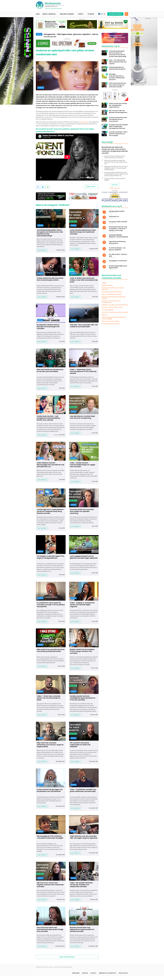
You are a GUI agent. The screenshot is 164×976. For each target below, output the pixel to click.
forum (115, 14)
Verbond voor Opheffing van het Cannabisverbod (111, 301)
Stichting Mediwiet (107, 285)
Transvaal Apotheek (107, 309)
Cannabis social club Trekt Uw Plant (112, 307)
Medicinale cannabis (67, 14)
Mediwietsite (53, 3)
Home (37, 14)
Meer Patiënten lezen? (67, 957)
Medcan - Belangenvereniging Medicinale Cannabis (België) (114, 317)
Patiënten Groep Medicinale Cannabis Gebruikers (113, 288)
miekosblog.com (83, 122)
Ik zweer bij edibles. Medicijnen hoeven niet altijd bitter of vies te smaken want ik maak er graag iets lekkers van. (116, 174)
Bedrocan (104, 314)
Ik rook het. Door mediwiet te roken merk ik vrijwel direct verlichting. (114, 156)
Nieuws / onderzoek (49, 14)
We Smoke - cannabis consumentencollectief (115, 305)
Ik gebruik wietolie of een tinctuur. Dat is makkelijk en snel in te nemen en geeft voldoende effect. (116, 168)
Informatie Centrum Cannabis (110, 321)
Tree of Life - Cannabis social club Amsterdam (115, 312)
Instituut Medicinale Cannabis (110, 323)
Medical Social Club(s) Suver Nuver (112, 292)
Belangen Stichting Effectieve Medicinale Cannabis (113, 297)
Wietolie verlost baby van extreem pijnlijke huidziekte (65, 34)
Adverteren (75, 973)
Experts (80, 14)
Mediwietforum (51, 6)
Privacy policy (123, 973)
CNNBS (104, 283)
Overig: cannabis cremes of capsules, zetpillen (114, 179)
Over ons (85, 973)
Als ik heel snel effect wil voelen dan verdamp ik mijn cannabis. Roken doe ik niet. (115, 162)
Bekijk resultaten (115, 188)
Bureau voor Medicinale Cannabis (111, 294)
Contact (93, 973)
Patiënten (91, 14)
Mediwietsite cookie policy (107, 973)
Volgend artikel (91, 186)
